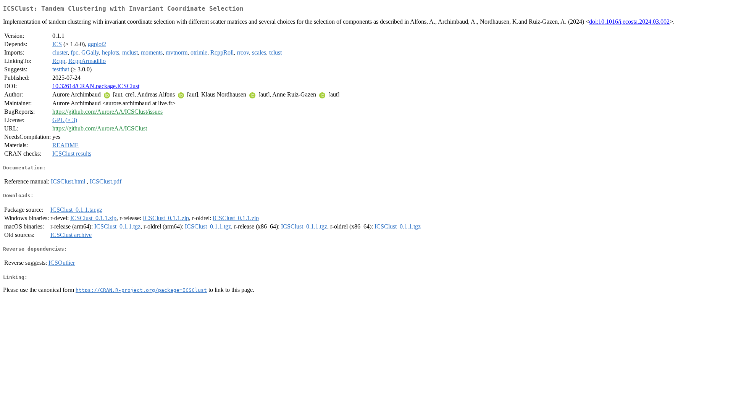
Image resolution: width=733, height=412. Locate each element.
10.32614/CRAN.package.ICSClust (95, 86)
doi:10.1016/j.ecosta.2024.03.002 (629, 21)
